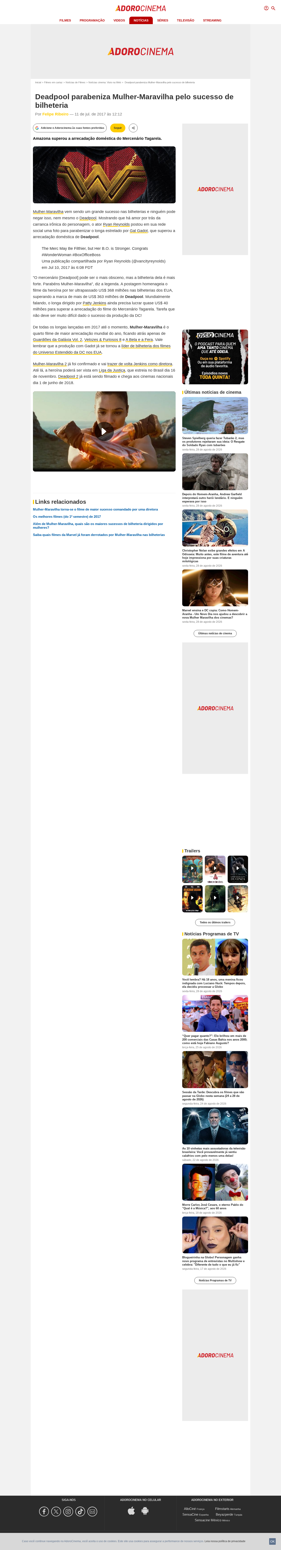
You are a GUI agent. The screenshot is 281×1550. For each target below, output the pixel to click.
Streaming (212, 20)
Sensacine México (208, 1520)
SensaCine (190, 1514)
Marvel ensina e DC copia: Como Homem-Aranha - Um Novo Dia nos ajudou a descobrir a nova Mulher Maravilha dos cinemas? (214, 614)
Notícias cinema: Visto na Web (104, 82)
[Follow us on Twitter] (56, 1511)
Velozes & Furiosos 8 (102, 339)
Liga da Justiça (112, 370)
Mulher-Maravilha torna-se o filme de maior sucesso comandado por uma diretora (95, 509)
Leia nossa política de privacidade (225, 1541)
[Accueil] (140, 8)
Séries (162, 20)
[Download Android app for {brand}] (147, 1510)
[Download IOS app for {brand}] (133, 1510)
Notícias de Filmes (75, 82)
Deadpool (87, 218)
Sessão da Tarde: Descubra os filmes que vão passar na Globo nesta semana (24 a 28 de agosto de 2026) (213, 1096)
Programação (92, 20)
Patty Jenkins (94, 303)
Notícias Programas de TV (215, 1280)
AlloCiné (190, 1509)
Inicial (38, 82)
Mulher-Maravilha (48, 211)
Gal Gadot (139, 231)
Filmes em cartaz (53, 82)
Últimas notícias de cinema (215, 633)
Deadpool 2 (68, 376)
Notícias (141, 20)
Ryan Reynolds (116, 224)
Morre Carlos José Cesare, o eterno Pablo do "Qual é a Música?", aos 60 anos (212, 1206)
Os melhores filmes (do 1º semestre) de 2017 (67, 516)
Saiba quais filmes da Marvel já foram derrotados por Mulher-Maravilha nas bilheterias (99, 535)
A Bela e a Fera (139, 339)
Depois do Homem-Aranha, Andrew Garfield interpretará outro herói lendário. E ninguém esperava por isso (212, 498)
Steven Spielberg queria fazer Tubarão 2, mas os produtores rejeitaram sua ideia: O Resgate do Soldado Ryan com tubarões (213, 441)
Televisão (185, 20)
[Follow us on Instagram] (68, 1511)
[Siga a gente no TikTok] (80, 1511)
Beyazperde (224, 1514)
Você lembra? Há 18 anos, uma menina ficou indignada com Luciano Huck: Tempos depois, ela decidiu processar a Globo (214, 983)
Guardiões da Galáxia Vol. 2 (57, 339)
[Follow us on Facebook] (44, 1511)
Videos (119, 20)
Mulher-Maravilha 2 (50, 364)
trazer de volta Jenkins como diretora (139, 364)
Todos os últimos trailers (215, 922)
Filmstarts (222, 1509)
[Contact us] (93, 1511)
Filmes (65, 20)
